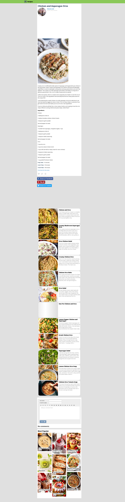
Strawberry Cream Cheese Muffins (73, 451)
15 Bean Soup (71, 489)
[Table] (65, 405)
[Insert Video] (63, 405)
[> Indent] (58, 405)
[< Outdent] (56, 405)
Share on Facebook (46, 178)
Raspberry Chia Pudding (57, 451)
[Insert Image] (61, 405)
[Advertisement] (92, 23)
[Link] (67, 405)
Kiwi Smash (42, 470)
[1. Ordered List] (54, 405)
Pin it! (42, 182)
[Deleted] (50, 405)
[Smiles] (74, 405)
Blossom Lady (50, 8)
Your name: (42, 400)
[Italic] (47, 405)
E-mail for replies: (43, 402)
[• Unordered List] (52, 405)
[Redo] (43, 405)
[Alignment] (72, 405)
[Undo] (41, 405)
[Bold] (45, 405)
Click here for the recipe (43, 170)
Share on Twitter (45, 185)
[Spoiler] (69, 405)
